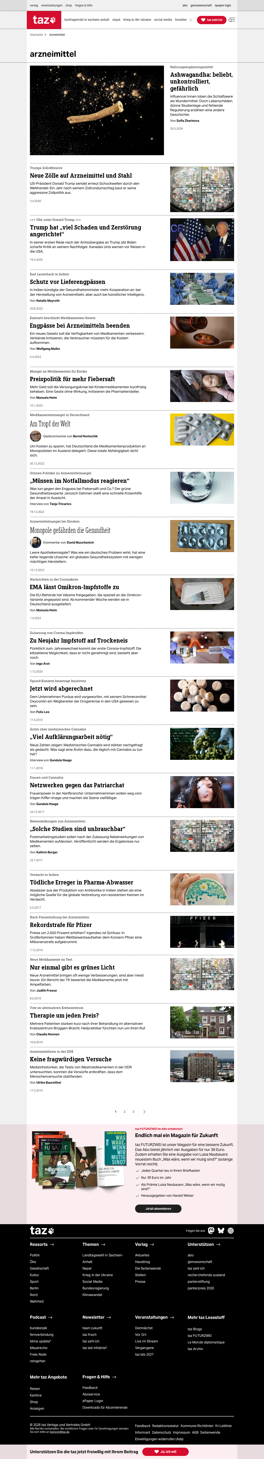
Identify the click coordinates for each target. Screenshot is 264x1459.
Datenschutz (162, 1432)
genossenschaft (200, 1262)
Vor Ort (140, 1334)
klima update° (40, 1341)
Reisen (35, 1389)
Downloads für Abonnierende (105, 1407)
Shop (34, 1402)
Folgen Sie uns (195, 1231)
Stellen (140, 1275)
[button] (232, 20)
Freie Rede (38, 1354)
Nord (34, 1295)
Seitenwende (210, 1432)
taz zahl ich (196, 1268)
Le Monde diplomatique (206, 1342)
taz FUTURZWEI (200, 1336)
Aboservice (91, 1394)
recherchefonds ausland (206, 1275)
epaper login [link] (223, 5)
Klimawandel (92, 1295)
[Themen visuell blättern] (191, 20)
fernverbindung (41, 1334)
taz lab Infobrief (94, 1348)
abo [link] (185, 5)
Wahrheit (37, 1301)
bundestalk (38, 1328)
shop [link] (69, 5)
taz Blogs (195, 1329)
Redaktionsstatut (166, 1426)
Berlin (34, 1288)
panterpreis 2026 (201, 1288)
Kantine (36, 1395)
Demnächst (144, 1328)
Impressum (182, 1432)
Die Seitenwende (148, 1268)
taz (42, 1231)
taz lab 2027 (144, 1354)
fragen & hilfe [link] (83, 5)
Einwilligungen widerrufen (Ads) (159, 1439)
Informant (143, 1432)
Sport (34, 1281)
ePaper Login (92, 1401)
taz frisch (89, 1334)
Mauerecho (38, 1348)
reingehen (37, 1361)
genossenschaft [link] (201, 5)
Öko (33, 1262)
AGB (195, 1432)
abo (191, 1255)
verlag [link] (34, 5)
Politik (35, 1255)
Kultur (34, 1275)
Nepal (86, 1268)
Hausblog (142, 1262)
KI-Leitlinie (223, 1426)
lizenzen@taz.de (60, 1432)
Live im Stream (146, 1341)
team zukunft (92, 1328)
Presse (140, 1281)
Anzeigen (37, 1408)
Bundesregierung (95, 1288)
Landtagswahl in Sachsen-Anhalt (102, 1258)
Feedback (90, 1388)
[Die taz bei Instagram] (230, 1232)
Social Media (92, 1281)
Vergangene (144, 1348)
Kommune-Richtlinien (197, 1426)
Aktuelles (142, 1255)
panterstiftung (199, 1281)
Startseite (36, 34)
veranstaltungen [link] (51, 5)
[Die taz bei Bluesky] (221, 1232)
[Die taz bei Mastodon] (211, 1232)
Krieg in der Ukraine (97, 1275)
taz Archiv (195, 1349)
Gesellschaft (39, 1268)
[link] (87, 20)
